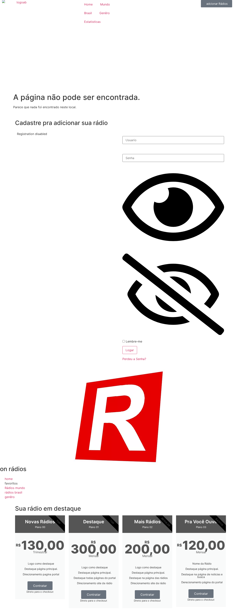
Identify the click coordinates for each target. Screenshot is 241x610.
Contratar (40, 586)
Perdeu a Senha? (134, 359)
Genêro (104, 13)
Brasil (88, 13)
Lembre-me (133, 341)
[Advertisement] (120, 64)
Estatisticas (92, 22)
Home (88, 4)
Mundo (105, 4)
